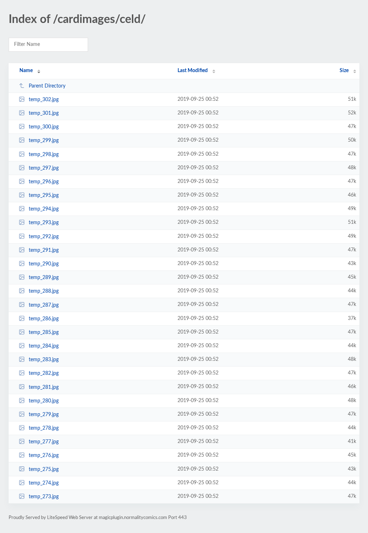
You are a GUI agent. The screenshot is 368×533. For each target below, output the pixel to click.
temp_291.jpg (44, 250)
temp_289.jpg (44, 277)
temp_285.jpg (44, 332)
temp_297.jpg (44, 168)
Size (344, 70)
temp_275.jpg (44, 469)
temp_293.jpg (44, 222)
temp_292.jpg (44, 236)
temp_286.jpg (44, 318)
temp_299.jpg (44, 140)
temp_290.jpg (44, 263)
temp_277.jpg (44, 441)
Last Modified (193, 70)
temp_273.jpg (44, 496)
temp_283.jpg (44, 359)
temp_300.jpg (44, 126)
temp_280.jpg (44, 401)
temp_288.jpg (44, 291)
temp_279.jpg (44, 414)
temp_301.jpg (44, 113)
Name (26, 70)
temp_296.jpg (44, 181)
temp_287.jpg (44, 304)
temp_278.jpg (44, 428)
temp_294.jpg (44, 209)
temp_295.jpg (44, 195)
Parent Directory (47, 86)
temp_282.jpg (44, 373)
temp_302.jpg (44, 99)
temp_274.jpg (44, 483)
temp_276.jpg (44, 455)
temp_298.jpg (44, 154)
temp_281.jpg (44, 387)
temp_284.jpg (44, 346)
